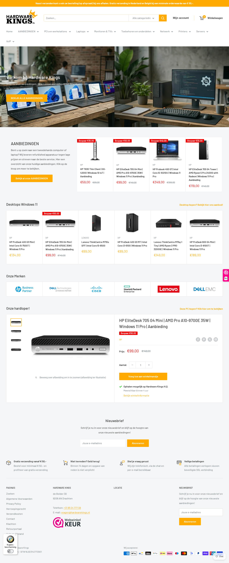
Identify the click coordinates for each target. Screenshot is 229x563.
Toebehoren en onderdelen (136, 31)
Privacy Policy (13, 503)
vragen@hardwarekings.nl (75, 512)
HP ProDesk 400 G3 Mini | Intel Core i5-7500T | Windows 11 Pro (22, 245)
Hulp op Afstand (15, 533)
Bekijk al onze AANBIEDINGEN (32, 178)
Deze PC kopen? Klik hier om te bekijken (201, 308)
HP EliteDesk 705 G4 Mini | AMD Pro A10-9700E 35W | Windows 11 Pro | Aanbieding (130, 173)
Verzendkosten (14, 513)
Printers (183, 31)
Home (9, 31)
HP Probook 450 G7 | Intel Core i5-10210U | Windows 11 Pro (166, 173)
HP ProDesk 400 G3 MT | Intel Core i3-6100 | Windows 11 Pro (132, 243)
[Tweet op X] (210, 339)
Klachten (11, 523)
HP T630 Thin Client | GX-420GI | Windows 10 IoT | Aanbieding (93, 173)
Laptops (80, 31)
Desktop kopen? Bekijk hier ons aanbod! (201, 204)
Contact (10, 518)
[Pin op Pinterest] (204, 339)
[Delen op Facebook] (198, 339)
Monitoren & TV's (103, 31)
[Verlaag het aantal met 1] (132, 365)
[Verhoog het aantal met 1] (149, 365)
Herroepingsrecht (16, 508)
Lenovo (85, 237)
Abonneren (138, 443)
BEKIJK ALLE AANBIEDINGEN (27, 97)
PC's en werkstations (55, 31)
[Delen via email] (216, 339)
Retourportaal (14, 528)
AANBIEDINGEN (26, 31)
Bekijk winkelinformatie (136, 395)
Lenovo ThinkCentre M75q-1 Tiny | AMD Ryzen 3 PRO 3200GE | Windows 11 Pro (168, 246)
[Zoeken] (163, 18)
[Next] (222, 164)
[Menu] (16, 536)
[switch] (10, 551)
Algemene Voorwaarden (19, 498)
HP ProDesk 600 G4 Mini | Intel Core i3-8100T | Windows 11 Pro (202, 245)
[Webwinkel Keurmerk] (67, 522)
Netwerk (165, 31)
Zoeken (10, 493)
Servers (200, 31)
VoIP (8, 41)
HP (81, 165)
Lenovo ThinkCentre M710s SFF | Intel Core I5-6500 (95, 243)
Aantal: (123, 364)
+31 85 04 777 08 (72, 507)
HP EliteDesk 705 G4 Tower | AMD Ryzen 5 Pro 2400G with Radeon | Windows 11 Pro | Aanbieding (203, 174)
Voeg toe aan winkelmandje (143, 376)
